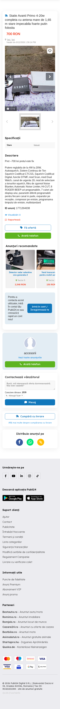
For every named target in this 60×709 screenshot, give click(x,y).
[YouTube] (13, 476)
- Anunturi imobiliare (21, 616)
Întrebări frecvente (13, 531)
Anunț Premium (11, 584)
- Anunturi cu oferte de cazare (28, 626)
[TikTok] (37, 476)
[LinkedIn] (21, 476)
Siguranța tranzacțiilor (15, 547)
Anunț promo (10, 594)
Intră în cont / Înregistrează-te (39, 308)
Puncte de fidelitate (13, 579)
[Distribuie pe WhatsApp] (30, 442)
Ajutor (5, 516)
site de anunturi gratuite (30, 689)
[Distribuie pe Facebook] (19, 442)
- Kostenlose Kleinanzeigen (24, 647)
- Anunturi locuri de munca (24, 621)
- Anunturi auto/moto (22, 611)
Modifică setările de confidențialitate (23, 552)
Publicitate (8, 526)
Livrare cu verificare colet (17, 562)
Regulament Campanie (15, 556)
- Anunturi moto (19, 632)
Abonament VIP (11, 589)
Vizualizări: (14, 214)
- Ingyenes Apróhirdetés (25, 642)
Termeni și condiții (12, 536)
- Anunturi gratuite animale (26, 637)
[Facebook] (5, 476)
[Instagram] (29, 476)
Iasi (8, 39)
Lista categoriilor (12, 541)
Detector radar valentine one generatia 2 (20, 273)
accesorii (30, 353)
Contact (7, 521)
